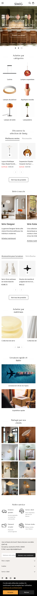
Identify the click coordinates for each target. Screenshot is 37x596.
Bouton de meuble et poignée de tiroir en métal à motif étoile (26, 280)
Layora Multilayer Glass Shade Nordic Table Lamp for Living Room (9, 162)
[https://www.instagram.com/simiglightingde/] (10, 578)
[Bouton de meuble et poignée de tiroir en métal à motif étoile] (27, 269)
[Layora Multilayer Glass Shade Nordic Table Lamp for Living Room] (10, 151)
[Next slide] (21, 347)
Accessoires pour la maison (12, 256)
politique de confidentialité (12, 588)
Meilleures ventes (12, 138)
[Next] (21, 172)
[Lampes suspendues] (27, 69)
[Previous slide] (15, 347)
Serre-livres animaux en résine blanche (9, 280)
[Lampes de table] (9, 110)
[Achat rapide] (9, 155)
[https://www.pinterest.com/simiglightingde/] (2, 578)
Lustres (9, 79)
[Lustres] (9, 69)
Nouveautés (27, 138)
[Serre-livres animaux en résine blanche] (10, 269)
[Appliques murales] (27, 89)
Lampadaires (27, 120)
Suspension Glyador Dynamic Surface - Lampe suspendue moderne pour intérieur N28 (27, 162)
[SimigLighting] (18, 3)
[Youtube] (15, 578)
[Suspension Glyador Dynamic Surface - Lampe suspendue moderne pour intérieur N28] (27, 151)
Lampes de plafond (9, 99)
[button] (33, 3)
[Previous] (16, 172)
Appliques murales (27, 99)
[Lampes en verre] (13, 327)
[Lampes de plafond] (9, 89)
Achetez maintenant (18, 35)
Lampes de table (9, 120)
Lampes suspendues (27, 79)
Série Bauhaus (31, 256)
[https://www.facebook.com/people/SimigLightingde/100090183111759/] (6, 578)
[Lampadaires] (27, 110)
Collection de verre (8, 341)
